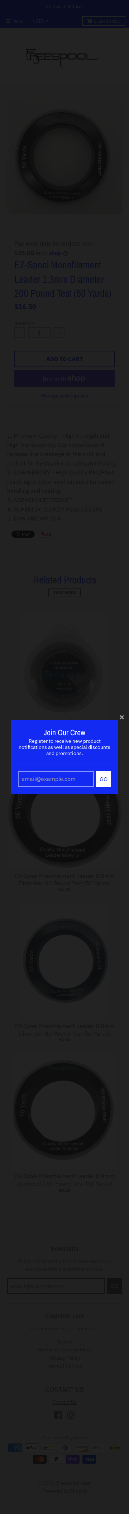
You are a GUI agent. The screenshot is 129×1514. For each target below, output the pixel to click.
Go (104, 779)
